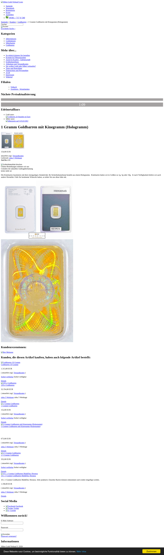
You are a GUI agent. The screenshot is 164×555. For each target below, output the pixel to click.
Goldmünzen (11, 41)
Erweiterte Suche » (8, 29)
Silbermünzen (11, 39)
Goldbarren (10, 45)
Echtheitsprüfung (12, 62)
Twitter (16, 508)
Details (3, 381)
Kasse (8, 13)
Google (13, 510)
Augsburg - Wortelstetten (20, 89)
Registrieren (10, 10)
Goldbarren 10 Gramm (9, 365)
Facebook (19, 506)
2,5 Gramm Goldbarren (10, 455)
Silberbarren (10, 43)
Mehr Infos (81, 551)
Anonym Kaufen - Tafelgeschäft (18, 60)
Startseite (9, 6)
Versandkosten (18, 156)
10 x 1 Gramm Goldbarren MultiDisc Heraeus (18, 476)
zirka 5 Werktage (15, 158)
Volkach (14, 87)
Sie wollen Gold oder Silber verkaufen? (21, 66)
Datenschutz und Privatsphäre (17, 70)
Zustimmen (151, 551)
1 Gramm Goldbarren (9, 406)
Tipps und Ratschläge (14, 68)
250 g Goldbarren (7, 385)
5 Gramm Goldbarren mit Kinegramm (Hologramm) (20, 426)
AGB (8, 73)
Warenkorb (10, 8)
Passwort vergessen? (9, 536)
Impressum (10, 75)
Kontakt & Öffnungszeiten (16, 58)
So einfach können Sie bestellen (18, 55)
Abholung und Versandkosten (17, 64)
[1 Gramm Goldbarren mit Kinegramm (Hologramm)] (13, 148)
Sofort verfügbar (7, 377)
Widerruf (9, 77)
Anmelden (10, 15)
